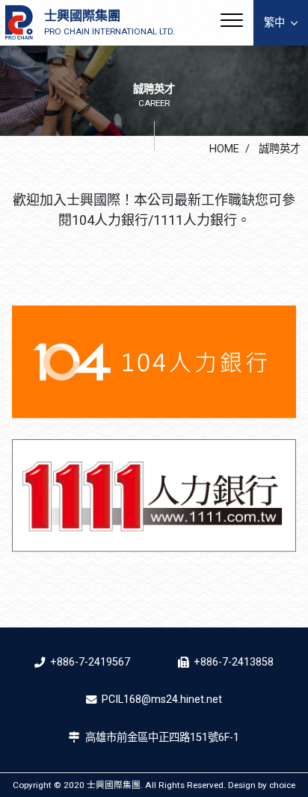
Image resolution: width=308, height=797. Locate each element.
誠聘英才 (278, 149)
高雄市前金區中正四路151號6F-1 (162, 737)
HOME (224, 149)
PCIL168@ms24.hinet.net (162, 699)
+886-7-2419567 (90, 662)
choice (282, 785)
